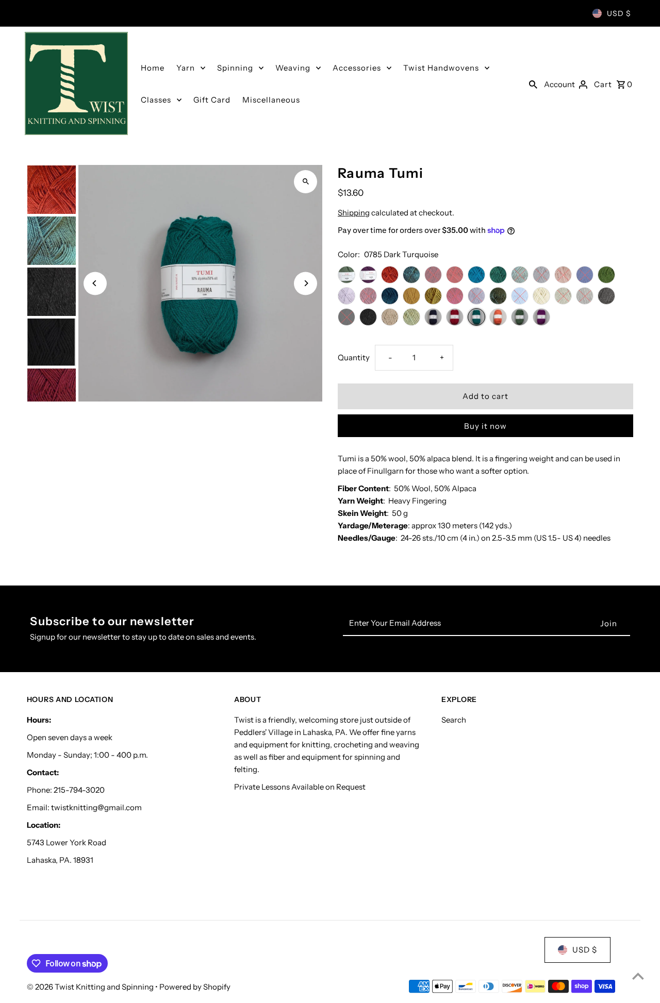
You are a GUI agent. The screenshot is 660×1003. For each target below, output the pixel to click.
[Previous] (95, 283)
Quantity (354, 357)
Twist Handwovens (441, 68)
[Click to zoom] (305, 181)
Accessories (357, 68)
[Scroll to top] (638, 976)
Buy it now (485, 426)
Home (152, 68)
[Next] (305, 283)
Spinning (235, 68)
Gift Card (211, 100)
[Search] (533, 83)
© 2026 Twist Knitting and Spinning (91, 987)
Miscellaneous (271, 100)
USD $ (619, 13)
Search (453, 720)
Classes (156, 100)
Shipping (354, 213)
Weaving (292, 68)
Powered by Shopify (194, 987)
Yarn (185, 68)
